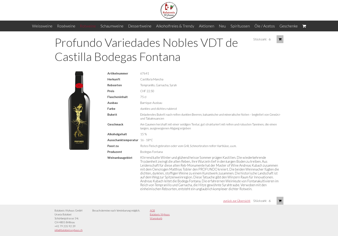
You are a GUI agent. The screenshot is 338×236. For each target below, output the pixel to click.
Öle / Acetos (264, 26)
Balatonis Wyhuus (160, 214)
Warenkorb (156, 218)
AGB (152, 210)
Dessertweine (139, 26)
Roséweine (66, 26)
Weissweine (42, 26)
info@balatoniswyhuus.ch (69, 230)
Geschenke (289, 26)
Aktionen (206, 26)
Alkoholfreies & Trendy (175, 26)
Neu (222, 26)
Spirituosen (240, 26)
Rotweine (88, 26)
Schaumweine (112, 26)
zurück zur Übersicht (236, 200)
